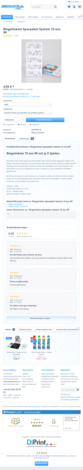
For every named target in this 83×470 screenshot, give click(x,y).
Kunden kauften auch (44, 329)
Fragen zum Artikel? (15, 204)
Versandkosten (36, 406)
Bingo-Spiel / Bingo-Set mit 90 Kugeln (16, 353)
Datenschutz (46, 384)
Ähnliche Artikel (25, 329)
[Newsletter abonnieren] (78, 390)
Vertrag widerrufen (29, 384)
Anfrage (25, 374)
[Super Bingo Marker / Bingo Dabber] (41, 342)
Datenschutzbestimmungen (71, 397)
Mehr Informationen (41, 458)
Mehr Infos (73, 412)
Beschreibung (10, 139)
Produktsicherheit (48, 379)
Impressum (46, 387)
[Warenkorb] (79, 7)
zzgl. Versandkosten (21, 94)
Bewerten (35, 125)
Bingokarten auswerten (50, 376)
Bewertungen (26, 139)
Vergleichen (9, 125)
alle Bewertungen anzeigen (40, 318)
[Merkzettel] (69, 7)
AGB (23, 387)
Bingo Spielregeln (48, 374)
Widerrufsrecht (27, 382)
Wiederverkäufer (48, 382)
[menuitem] (44, 7)
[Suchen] (55, 7)
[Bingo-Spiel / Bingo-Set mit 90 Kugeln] (17, 342)
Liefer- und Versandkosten (27, 377)
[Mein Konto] (74, 7)
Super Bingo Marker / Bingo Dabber (41, 353)
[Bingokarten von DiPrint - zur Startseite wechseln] (12, 9)
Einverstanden (41, 463)
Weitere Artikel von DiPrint (18, 206)
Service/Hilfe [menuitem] (75, 2)
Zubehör (9, 329)
